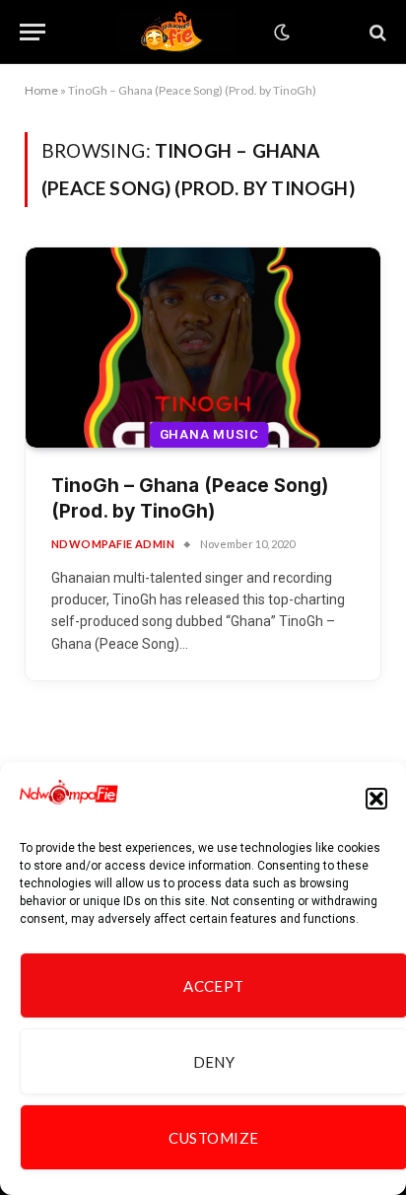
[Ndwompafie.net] (175, 32)
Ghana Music (209, 434)
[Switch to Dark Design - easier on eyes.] (280, 32)
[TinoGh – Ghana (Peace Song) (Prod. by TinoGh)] (203, 347)
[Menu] (32, 32)
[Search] (376, 32)
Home (41, 90)
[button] (376, 798)
